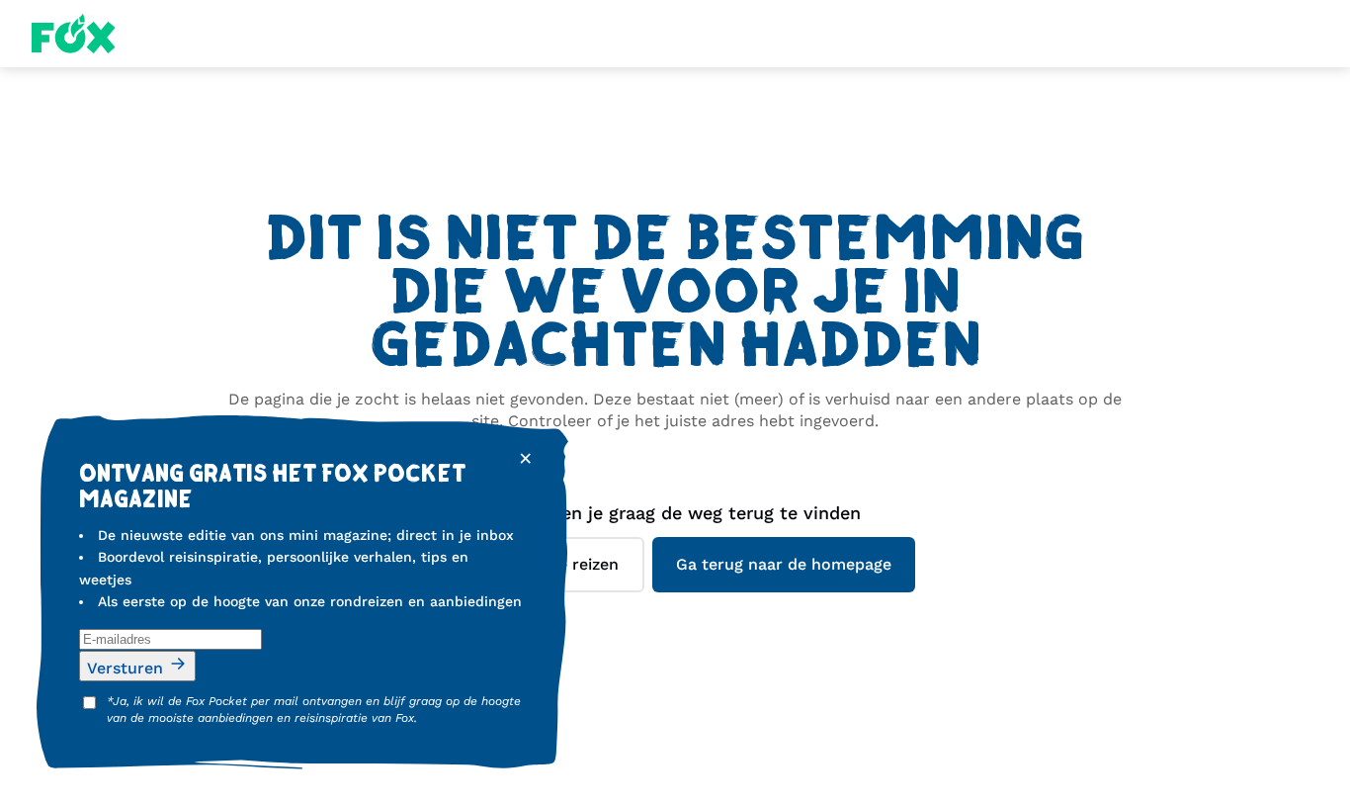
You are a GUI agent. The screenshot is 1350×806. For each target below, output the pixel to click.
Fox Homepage (74, 33)
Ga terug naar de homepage (783, 564)
